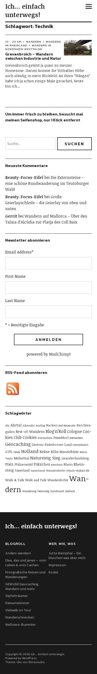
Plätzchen (42, 464)
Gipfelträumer (16, 595)
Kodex (53, 572)
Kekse (45, 451)
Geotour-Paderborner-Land (52, 444)
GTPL (9, 451)
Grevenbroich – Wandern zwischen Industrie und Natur (33, 56)
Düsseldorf (61, 437)
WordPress (29, 658)
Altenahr (29, 425)
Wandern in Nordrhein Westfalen (28, 47)
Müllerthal (21, 458)
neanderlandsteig (75, 458)
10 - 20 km (13, 42)
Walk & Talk (14, 480)
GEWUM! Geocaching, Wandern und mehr (22, 586)
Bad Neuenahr (67, 425)
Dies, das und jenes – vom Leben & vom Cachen (25, 563)
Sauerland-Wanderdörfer (48, 470)
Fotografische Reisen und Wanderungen (25, 575)
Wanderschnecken (19, 617)
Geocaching (18, 444)
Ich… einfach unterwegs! (25, 10)
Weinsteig (43, 491)
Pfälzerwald (23, 464)
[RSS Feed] (12, 388)
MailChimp (59, 354)
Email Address (19, 252)
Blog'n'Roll (56, 431)
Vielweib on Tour (18, 610)
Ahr (7, 425)
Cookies (30, 437)
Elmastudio (37, 662)
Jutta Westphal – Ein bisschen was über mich (66, 556)
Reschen (56, 464)
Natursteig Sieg (45, 458)
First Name (15, 276)
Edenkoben (76, 438)
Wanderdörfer (58, 480)
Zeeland (70, 491)
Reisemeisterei (17, 603)
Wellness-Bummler (20, 624)
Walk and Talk (36, 480)
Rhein (68, 464)
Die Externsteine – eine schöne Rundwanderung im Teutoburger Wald (47, 183)
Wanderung (29, 491)
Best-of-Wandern (30, 431)
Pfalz (9, 464)
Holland (30, 451)
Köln (54, 451)
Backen (51, 425)
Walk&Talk (82, 470)
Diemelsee (45, 438)
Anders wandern (18, 553)
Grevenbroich (80, 445)
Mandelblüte (69, 451)
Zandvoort (57, 491)
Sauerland (22, 470)
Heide (17, 452)
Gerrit (11, 216)
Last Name (15, 300)
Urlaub (70, 470)
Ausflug (40, 425)
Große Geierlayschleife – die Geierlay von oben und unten (46, 202)
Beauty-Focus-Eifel (24, 177)
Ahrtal (16, 424)
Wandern (33, 42)
